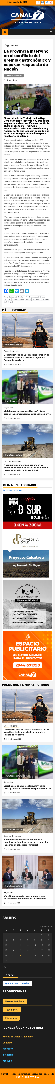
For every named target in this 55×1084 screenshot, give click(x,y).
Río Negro (36, 299)
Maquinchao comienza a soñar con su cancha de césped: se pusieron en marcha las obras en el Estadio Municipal (26, 468)
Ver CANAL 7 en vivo (19, 983)
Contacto (8, 1042)
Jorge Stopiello (18, 299)
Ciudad (6, 351)
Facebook (8, 1048)
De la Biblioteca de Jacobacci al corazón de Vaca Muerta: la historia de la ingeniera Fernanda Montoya (26, 357)
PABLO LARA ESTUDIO (27, 1077)
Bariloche (12, 297)
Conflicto (21, 297)
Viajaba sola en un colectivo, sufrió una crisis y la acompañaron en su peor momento (27, 412)
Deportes (7, 461)
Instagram (8, 1054)
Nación (28, 299)
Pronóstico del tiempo (12, 490)
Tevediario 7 (12, 1009)
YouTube (7, 1060)
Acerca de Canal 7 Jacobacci (18, 1036)
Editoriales (11, 1018)
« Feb (5, 967)
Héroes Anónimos (14, 1001)
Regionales (11, 45)
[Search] (51, 31)
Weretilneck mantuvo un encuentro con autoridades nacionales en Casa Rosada (25, 897)
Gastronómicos (32, 297)
